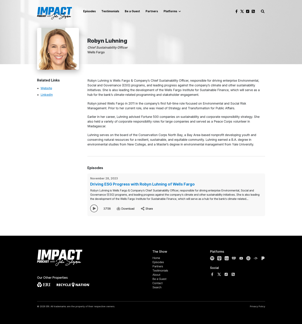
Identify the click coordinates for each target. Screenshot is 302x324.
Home (156, 258)
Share (149, 208)
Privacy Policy (257, 306)
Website (46, 88)
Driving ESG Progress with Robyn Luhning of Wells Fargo (142, 184)
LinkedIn (47, 95)
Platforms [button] (171, 11)
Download (127, 208)
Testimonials (110, 11)
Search (156, 287)
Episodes (89, 11)
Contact (157, 283)
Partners (152, 11)
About (156, 274)
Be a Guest (132, 11)
